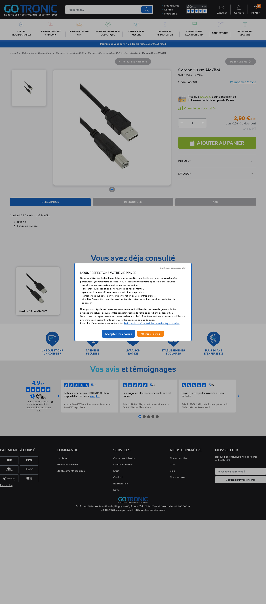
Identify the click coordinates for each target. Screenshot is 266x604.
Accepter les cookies (118, 334)
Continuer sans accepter (173, 267)
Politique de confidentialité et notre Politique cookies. (152, 323)
